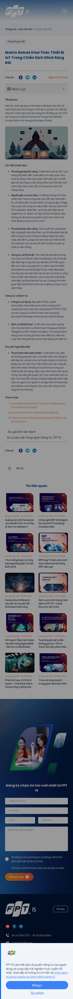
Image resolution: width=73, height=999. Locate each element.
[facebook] (14, 926)
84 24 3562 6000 (42, 935)
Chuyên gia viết (16, 41)
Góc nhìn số (25, 29)
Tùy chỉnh (37, 993)
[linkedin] (21, 926)
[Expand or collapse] (63, 89)
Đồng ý (37, 985)
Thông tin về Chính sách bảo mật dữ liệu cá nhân (37, 868)
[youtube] (7, 926)
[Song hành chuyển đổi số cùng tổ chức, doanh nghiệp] (17, 11)
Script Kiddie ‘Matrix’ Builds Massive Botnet (35, 412)
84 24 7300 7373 (21, 935)
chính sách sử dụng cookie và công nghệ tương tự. (37, 975)
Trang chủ (10, 29)
